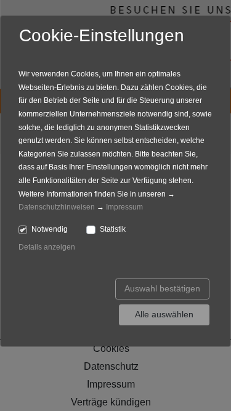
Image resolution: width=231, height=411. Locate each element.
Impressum (124, 207)
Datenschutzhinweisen (56, 207)
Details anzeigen (46, 247)
